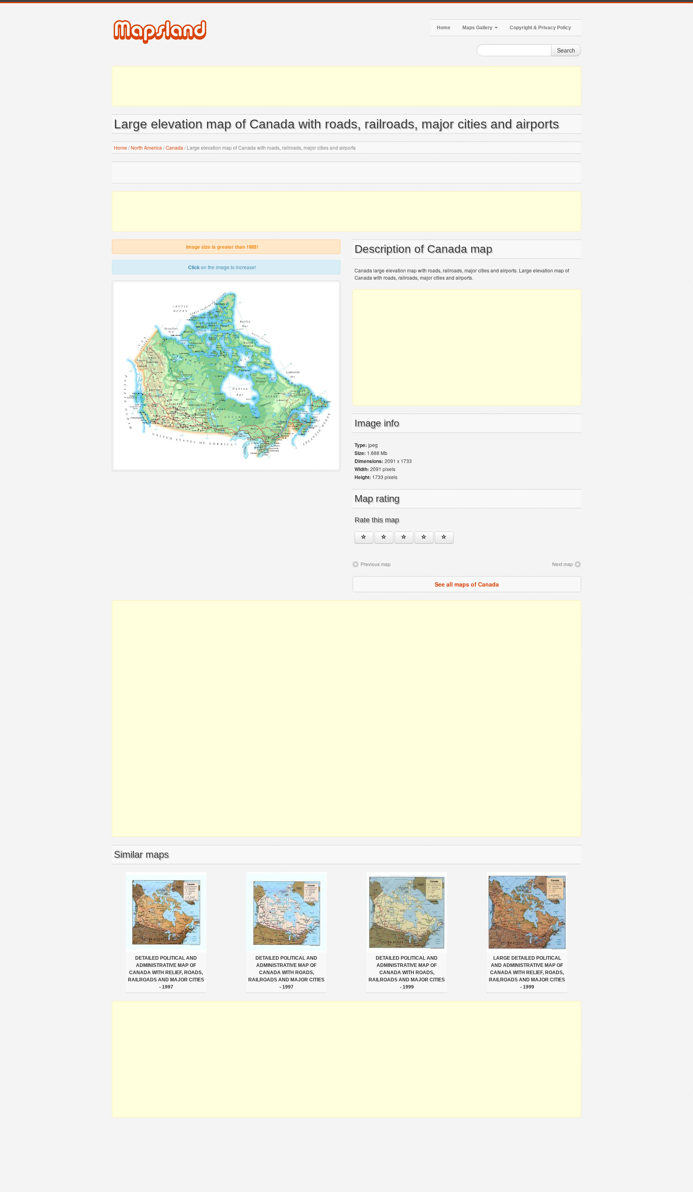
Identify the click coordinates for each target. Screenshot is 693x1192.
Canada (174, 147)
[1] (364, 538)
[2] (384, 538)
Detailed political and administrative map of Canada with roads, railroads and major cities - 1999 (407, 972)
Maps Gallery (478, 27)
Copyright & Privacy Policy (540, 27)
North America (146, 147)
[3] (404, 538)
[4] (424, 538)
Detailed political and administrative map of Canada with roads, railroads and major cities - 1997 (286, 972)
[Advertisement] (346, 86)
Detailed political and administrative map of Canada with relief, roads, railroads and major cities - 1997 (166, 972)
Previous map (376, 563)
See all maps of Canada (467, 584)
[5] (444, 538)
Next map (562, 563)
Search (566, 50)
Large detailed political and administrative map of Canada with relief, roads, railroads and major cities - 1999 (527, 972)
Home (443, 27)
